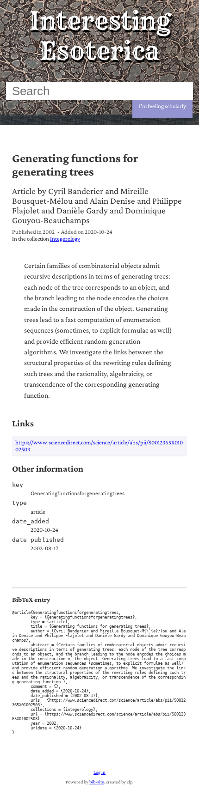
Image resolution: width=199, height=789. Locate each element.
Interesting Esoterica (99, 36)
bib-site (96, 781)
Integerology (65, 238)
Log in (99, 772)
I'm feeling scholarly (162, 106)
